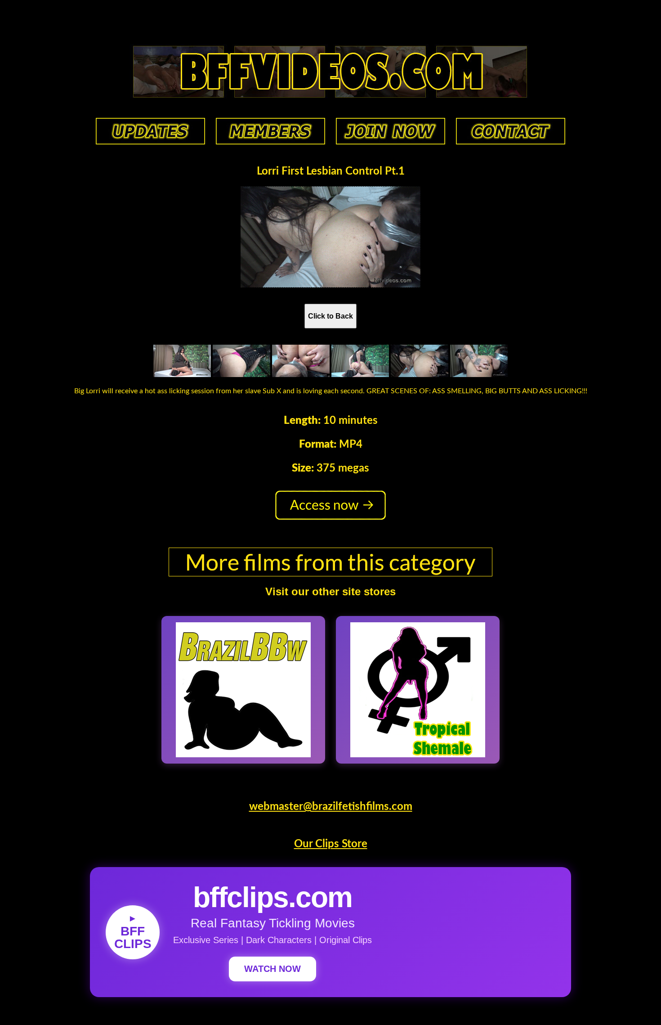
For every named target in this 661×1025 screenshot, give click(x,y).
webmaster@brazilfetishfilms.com (330, 806)
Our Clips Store (330, 844)
